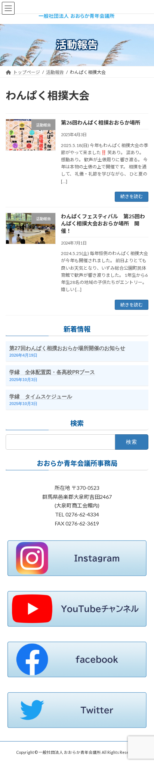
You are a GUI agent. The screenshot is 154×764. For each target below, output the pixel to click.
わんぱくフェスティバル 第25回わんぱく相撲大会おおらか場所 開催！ (103, 223)
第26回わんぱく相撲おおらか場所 (100, 122)
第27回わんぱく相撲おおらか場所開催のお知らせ (67, 348)
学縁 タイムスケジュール (40, 396)
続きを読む (131, 196)
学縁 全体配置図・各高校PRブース (52, 372)
